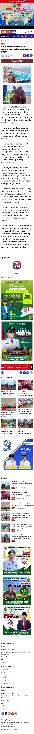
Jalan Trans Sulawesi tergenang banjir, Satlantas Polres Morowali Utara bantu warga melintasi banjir (8, 431)
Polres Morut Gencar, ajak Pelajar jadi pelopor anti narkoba (8, 414)
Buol (4, 672)
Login (3, 660)
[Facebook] (20, 372)
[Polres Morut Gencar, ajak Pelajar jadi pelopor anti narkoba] (8, 404)
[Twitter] (24, 372)
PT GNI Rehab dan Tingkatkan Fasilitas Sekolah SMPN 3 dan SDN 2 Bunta (7, 393)
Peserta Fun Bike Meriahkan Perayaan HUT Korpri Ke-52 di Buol (14, 723)
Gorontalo (6, 680)
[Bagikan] (31, 55)
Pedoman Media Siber (8, 649)
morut (3, 43)
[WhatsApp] (31, 372)
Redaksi (3, 647)
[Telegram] (27, 372)
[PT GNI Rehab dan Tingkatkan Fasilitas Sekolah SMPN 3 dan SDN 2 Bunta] (8, 385)
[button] (26, 32)
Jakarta (5, 683)
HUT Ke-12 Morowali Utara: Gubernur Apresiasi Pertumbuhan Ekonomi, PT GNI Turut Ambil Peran (25, 393)
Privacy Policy (5, 720)
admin (3, 55)
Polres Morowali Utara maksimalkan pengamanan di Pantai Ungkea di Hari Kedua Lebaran (25, 431)
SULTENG (5, 669)
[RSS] (15, 713)
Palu (4, 675)
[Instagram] (9, 713)
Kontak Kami (5, 657)
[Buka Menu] (29, 32)
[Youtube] (12, 713)
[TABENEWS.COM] (8, 32)
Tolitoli (5, 678)
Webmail (4, 662)
